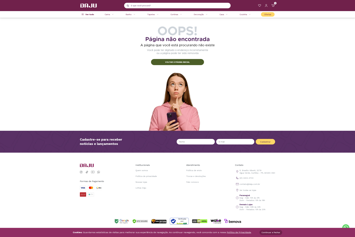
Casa (222, 14)
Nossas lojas (141, 182)
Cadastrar (265, 141)
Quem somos (141, 170)
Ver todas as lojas (247, 190)
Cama (107, 14)
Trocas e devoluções (196, 176)
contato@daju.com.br (249, 184)
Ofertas (267, 14)
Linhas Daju (140, 188)
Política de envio (194, 170)
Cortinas (174, 14)
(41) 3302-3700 (246, 178)
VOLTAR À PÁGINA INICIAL (177, 62)
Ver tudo (89, 14)
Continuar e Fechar (271, 232)
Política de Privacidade (239, 232)
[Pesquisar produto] (128, 6)
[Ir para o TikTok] (87, 172)
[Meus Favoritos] (259, 5)
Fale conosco (192, 182)
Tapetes (151, 14)
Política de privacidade (146, 176)
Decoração (199, 14)
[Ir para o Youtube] (93, 172)
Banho (129, 14)
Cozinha (243, 14)
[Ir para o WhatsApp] (98, 172)
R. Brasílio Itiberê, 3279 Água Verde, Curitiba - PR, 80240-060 (257, 171)
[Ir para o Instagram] (81, 172)
